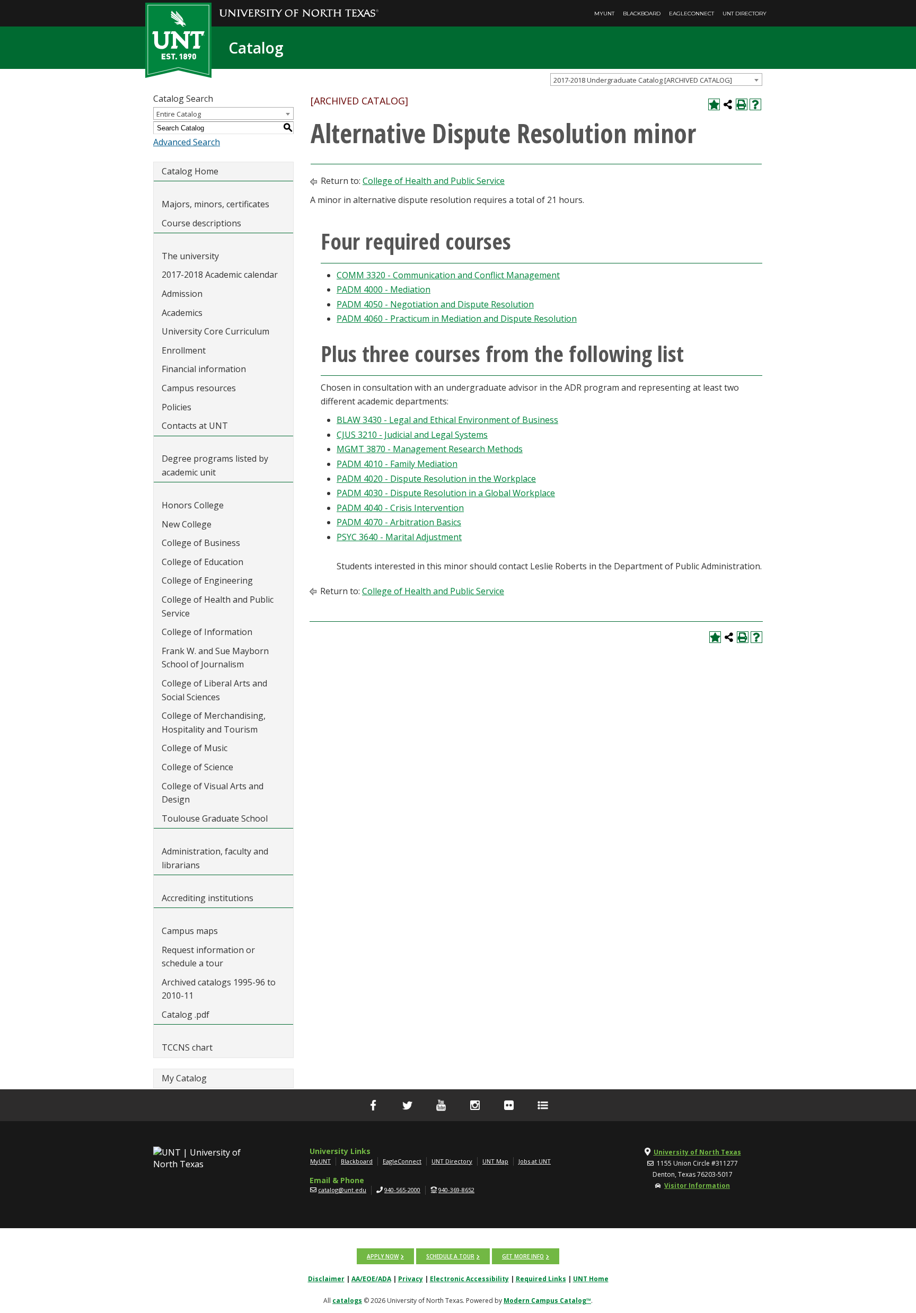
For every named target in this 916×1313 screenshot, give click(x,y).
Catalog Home (190, 171)
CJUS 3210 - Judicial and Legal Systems (412, 434)
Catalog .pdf (185, 1014)
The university (190, 256)
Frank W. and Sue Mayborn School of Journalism (215, 658)
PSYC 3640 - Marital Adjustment (399, 537)
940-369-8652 (456, 1190)
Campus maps (190, 931)
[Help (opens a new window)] (755, 104)
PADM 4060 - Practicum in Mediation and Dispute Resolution (457, 318)
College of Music (194, 748)
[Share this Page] (728, 104)
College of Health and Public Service (218, 606)
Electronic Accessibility (469, 1278)
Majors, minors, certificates (215, 204)
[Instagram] (475, 1105)
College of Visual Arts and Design (212, 793)
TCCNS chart (187, 1047)
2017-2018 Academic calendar (220, 274)
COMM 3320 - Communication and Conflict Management (448, 275)
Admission (182, 293)
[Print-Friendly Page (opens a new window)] (741, 104)
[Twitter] (407, 1105)
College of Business (201, 543)
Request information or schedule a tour (208, 957)
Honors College (193, 505)
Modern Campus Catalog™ (547, 1300)
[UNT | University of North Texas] (209, 1158)
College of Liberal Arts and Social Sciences (214, 690)
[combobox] (656, 79)
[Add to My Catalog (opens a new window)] (714, 104)
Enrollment (184, 350)
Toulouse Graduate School (215, 818)
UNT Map (495, 1161)
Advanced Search (186, 142)
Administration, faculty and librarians (215, 858)
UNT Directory (745, 13)
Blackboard (641, 13)
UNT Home (591, 1278)
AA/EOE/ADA (371, 1278)
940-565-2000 (402, 1190)
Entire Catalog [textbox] (178, 114)
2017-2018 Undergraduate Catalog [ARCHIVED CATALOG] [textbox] (642, 80)
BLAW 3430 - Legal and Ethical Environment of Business (447, 420)
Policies (176, 407)
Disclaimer (326, 1278)
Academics (182, 313)
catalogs (347, 1300)
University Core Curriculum (215, 331)
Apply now (383, 1256)
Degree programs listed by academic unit (215, 465)
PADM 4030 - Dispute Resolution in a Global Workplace (446, 493)
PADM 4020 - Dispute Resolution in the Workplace (436, 478)
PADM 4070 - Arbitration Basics (399, 522)
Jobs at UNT (534, 1161)
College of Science (197, 767)
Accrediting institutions (207, 898)
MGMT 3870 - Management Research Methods (430, 449)
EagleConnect (691, 13)
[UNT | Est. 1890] (178, 39)
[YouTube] (441, 1105)
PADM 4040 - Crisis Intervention (400, 508)
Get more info (523, 1256)
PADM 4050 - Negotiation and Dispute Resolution (435, 304)
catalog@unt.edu (342, 1190)
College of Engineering (207, 580)
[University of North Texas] (298, 6)
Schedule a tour (450, 1256)
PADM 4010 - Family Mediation (397, 464)
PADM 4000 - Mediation (383, 289)
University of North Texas (697, 1152)
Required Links (541, 1278)
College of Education (202, 562)
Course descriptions (201, 223)
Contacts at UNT (195, 425)
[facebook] (373, 1105)
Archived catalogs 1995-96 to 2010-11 (219, 989)
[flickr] (508, 1105)
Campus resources (199, 388)
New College (187, 524)
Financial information (204, 369)
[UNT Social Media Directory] (542, 1105)
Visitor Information (697, 1185)
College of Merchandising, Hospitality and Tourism (214, 722)
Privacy (410, 1278)
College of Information (207, 632)
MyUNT (604, 13)
